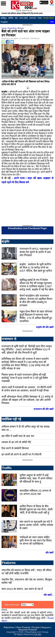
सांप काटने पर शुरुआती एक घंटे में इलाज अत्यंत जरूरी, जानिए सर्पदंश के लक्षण (36, 525)
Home (4, 28)
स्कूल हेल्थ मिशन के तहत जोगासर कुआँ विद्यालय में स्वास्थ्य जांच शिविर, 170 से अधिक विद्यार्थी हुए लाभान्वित (36, 316)
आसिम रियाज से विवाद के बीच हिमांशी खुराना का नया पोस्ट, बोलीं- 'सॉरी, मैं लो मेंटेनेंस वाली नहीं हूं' (36, 509)
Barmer (21, 28)
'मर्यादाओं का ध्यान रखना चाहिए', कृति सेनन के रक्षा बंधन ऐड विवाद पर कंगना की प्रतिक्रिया (35, 540)
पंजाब (40, 18)
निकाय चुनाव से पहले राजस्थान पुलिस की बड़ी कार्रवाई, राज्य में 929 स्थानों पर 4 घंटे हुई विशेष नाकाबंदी (25, 378)
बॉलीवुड (4, 18)
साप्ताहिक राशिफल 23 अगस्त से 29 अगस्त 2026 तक (35, 492)
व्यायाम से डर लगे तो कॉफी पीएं (16, 442)
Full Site (37, 634)
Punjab (36, 627)
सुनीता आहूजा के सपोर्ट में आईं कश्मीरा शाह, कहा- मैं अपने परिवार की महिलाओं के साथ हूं (36, 478)
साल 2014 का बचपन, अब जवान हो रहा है (22, 588)
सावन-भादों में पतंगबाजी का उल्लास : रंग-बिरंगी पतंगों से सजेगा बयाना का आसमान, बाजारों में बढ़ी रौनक (26, 389)
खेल (16, 18)
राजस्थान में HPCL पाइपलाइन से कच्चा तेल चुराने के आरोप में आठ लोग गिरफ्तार (36, 252)
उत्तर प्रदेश (23, 18)
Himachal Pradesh (27, 630)
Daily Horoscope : (13, 604)
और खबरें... (48, 595)
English (4, 22)
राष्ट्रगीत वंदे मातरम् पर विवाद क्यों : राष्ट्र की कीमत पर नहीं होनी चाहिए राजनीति (26, 572)
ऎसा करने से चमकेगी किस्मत (15, 448)
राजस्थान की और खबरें (43, 409)
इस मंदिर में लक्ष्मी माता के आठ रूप (18, 436)
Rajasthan (12, 28)
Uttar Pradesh (23, 627)
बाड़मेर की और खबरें (44, 327)
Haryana (45, 627)
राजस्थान (32, 18)
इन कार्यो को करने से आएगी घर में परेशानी (21, 454)
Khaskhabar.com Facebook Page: (27, 228)
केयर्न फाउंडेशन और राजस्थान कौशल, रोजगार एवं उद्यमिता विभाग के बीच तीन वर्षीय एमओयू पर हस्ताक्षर (36, 300)
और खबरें (49, 552)
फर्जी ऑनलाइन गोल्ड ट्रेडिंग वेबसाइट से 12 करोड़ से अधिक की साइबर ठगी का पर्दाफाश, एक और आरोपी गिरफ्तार (27, 400)
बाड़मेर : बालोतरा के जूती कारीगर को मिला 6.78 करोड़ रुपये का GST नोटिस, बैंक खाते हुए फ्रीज (36, 267)
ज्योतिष (10, 18)
